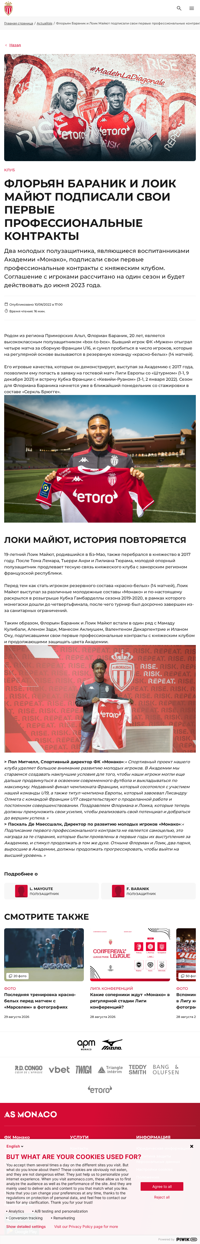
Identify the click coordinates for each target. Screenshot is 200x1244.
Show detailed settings (26, 1227)
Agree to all (162, 1186)
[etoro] (100, 1090)
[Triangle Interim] (110, 1069)
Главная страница (18, 23)
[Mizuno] (112, 1044)
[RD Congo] (28, 1069)
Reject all (162, 1197)
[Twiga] (83, 1069)
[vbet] (59, 1069)
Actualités (44, 23)
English (13, 1146)
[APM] (86, 1044)
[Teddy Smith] (138, 1069)
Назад (15, 45)
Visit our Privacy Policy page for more (86, 1227)
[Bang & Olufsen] (165, 1069)
